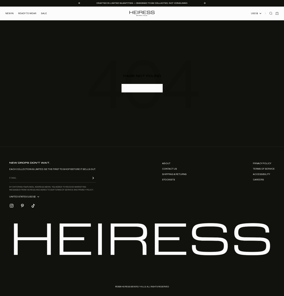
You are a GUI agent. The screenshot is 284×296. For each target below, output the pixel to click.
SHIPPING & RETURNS (174, 174)
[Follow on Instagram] (11, 205)
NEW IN (9, 13)
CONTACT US (169, 169)
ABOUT (166, 163)
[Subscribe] (93, 178)
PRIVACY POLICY (262, 163)
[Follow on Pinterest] (22, 205)
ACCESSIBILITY (261, 174)
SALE (44, 13)
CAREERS (258, 179)
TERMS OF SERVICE (264, 169)
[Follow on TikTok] (33, 205)
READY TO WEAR (27, 13)
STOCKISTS (168, 179)
